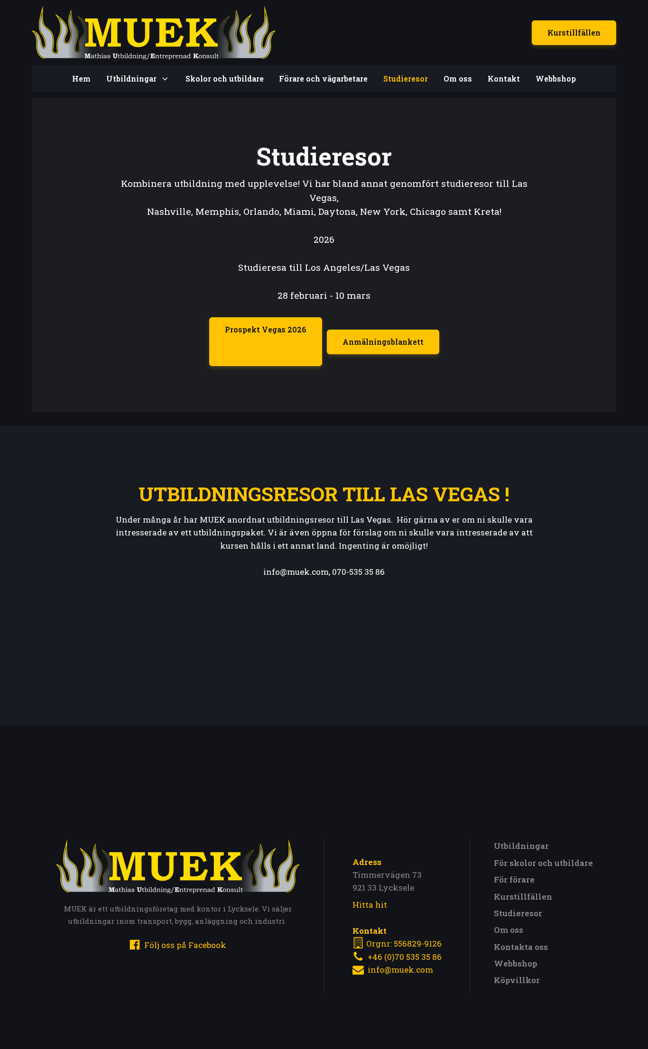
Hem (81, 78)
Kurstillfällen (574, 32)
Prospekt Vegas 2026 (265, 329)
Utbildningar (521, 845)
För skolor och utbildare (543, 862)
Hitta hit (369, 904)
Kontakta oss (521, 946)
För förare (514, 879)
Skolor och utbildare (224, 78)
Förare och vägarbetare (323, 78)
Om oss (458, 78)
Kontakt (504, 78)
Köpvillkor (517, 980)
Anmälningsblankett (383, 342)
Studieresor (405, 78)
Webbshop (556, 78)
